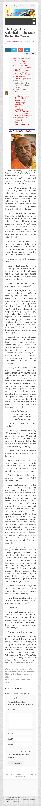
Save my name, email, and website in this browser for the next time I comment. (20, 754)
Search (32, 6)
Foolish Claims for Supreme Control (22, 62)
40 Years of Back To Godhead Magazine (23, 66)
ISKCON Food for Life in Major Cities (23, 77)
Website (10, 744)
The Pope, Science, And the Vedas (22, 70)
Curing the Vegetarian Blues (22, 123)
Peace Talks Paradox (23, 74)
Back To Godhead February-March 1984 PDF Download (23, 113)
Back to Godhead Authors (15, 774)
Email (10, 739)
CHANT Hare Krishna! (20, 90)
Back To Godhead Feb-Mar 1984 (21, 59)
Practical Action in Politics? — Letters (22, 94)
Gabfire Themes (18, 802)
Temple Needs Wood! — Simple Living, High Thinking (22, 101)
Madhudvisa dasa (12, 41)
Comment (11, 710)
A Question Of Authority (21, 118)
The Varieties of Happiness (21, 107)
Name (10, 734)
